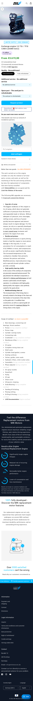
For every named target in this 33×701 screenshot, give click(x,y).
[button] (27, 3)
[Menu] (2, 3)
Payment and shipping (5, 602)
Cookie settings (6, 639)
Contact (4, 607)
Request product (16, 103)
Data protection (6, 632)
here (10, 668)
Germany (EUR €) (10, 688)
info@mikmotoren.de (13, 665)
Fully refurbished (22, 73)
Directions (4, 611)
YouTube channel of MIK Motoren (10, 493)
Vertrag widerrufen (7, 642)
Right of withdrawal (7, 635)
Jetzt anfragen (16, 154)
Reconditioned (8, 73)
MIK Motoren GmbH (19, 698)
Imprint (3, 622)
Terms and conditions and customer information (12, 627)
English (24, 688)
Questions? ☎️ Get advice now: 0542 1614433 (15, 109)
